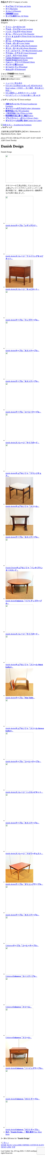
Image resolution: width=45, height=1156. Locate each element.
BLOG (9, 1145)
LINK (9, 1147)
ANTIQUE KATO (37, 1145)
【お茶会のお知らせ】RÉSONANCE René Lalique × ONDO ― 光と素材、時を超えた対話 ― (25, 88)
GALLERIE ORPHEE (21, 1145)
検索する (27, 76)
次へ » (6, 1143)
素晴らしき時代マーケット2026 (21, 93)
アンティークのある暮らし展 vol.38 (23, 95)
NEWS (3, 1147)
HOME (3, 1145)
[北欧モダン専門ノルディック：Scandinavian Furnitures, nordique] (16, 125)
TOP (13, 1147)
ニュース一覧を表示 (14, 83)
